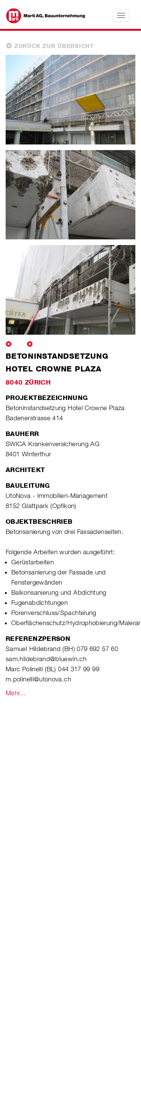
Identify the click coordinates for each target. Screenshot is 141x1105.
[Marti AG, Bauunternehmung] (41, 15)
